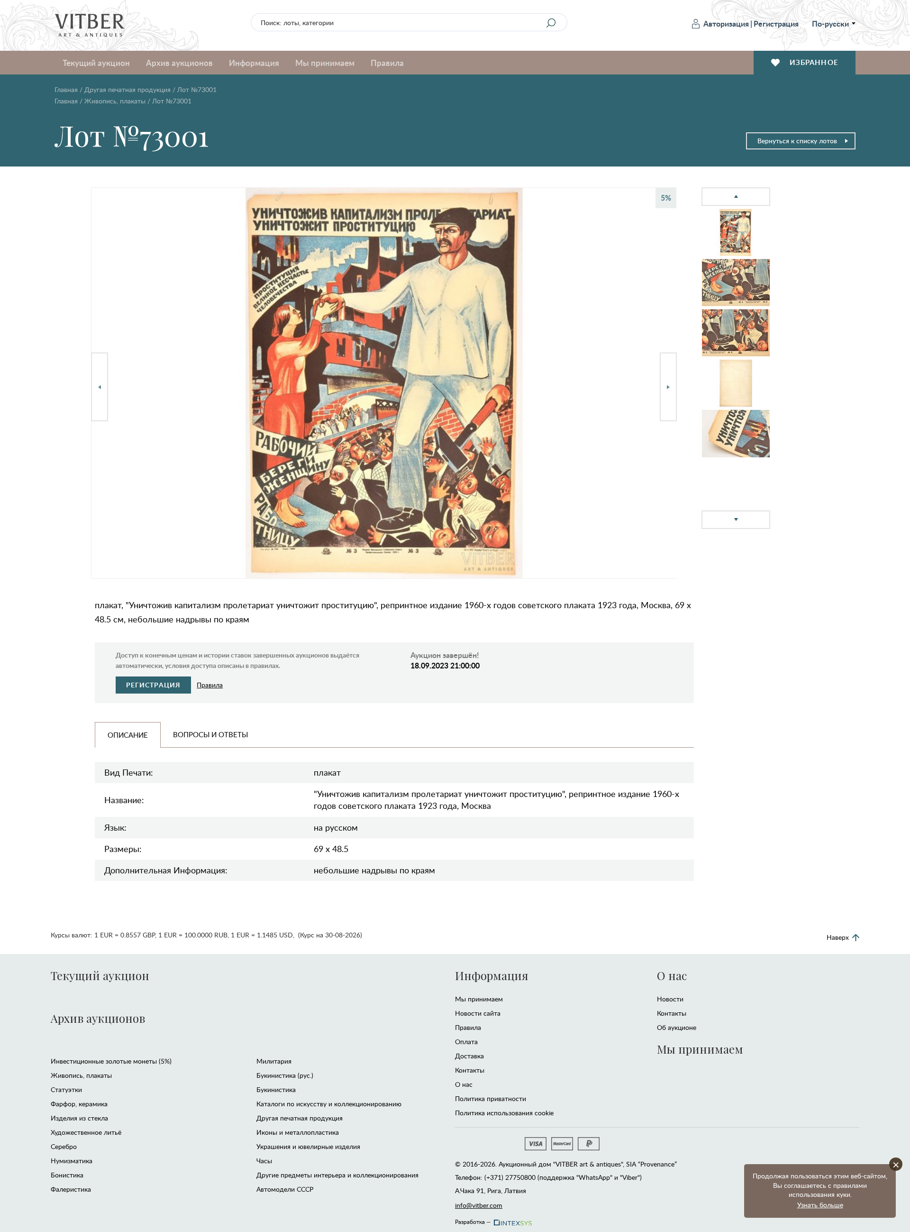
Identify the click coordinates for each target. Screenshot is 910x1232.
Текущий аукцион (100, 975)
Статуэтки (66, 1089)
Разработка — (473, 1220)
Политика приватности (490, 1098)
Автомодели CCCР (284, 1189)
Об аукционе (676, 1027)
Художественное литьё (86, 1132)
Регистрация (776, 23)
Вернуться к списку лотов (797, 140)
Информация (491, 975)
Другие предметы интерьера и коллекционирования (337, 1174)
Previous (99, 386)
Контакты (469, 1070)
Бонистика (67, 1174)
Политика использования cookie (504, 1112)
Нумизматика (71, 1160)
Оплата (466, 1041)
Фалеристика (71, 1189)
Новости (670, 998)
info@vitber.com (478, 1205)
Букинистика (276, 1089)
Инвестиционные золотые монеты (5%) (111, 1060)
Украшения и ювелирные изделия (308, 1146)
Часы (264, 1160)
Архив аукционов (98, 1018)
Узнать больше (820, 1204)
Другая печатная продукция (127, 89)
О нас (464, 1084)
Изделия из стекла (79, 1117)
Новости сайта (477, 1013)
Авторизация (726, 23)
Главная (66, 89)
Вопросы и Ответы (210, 734)
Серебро (64, 1146)
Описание (128, 735)
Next (668, 386)
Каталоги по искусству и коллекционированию (328, 1103)
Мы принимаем (479, 998)
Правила (387, 62)
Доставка (469, 1055)
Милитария (273, 1060)
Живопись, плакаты (115, 100)
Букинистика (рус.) (284, 1075)
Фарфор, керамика (79, 1103)
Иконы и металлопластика (297, 1132)
